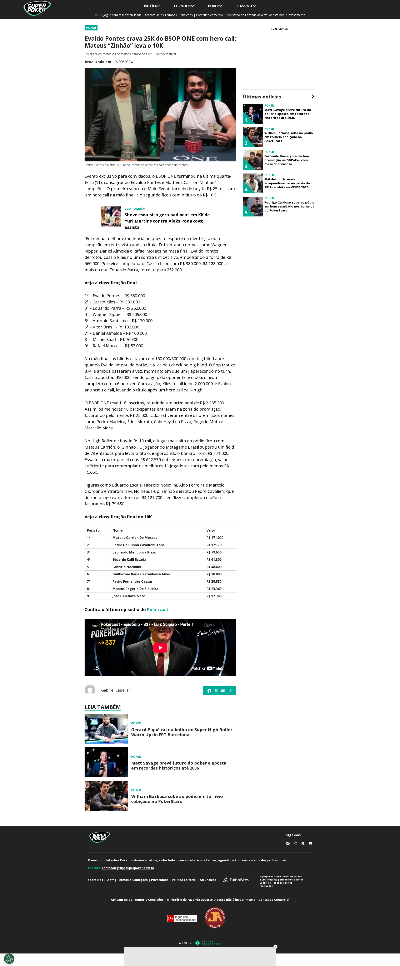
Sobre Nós (95, 880)
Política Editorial (184, 880)
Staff (110, 880)
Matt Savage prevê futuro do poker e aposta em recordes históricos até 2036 (178, 766)
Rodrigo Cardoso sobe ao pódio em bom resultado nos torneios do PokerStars (289, 206)
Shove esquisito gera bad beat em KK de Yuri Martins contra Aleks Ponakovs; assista (167, 221)
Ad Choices (208, 880)
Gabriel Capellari (116, 690)
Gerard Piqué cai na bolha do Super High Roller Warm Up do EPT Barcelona (181, 732)
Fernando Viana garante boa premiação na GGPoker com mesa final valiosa (286, 160)
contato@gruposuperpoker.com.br (128, 868)
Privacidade (160, 880)
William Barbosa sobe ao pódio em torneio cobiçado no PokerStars (177, 799)
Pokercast (158, 609)
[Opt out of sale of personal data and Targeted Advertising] (9, 958)
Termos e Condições (132, 880)
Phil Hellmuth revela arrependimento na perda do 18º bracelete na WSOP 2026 (287, 183)
